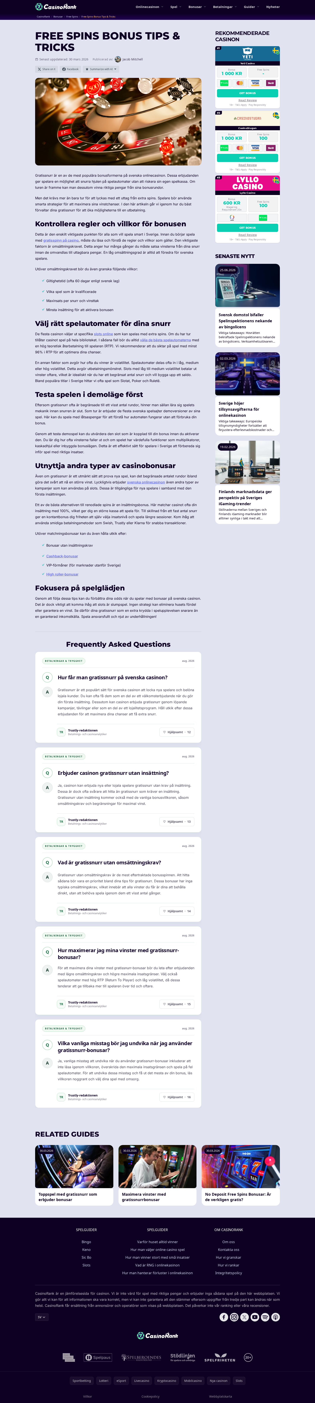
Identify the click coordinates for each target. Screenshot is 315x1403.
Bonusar (195, 7)
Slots (86, 1265)
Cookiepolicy (150, 1396)
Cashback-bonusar (62, 556)
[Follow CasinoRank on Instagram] (234, 1317)
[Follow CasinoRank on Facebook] (224, 1317)
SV (39, 1317)
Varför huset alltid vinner (157, 1241)
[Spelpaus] (98, 1357)
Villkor (87, 1396)
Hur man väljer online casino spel (158, 1249)
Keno (86, 1249)
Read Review (248, 100)
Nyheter (273, 7)
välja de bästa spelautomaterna (165, 340)
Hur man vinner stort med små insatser (157, 1257)
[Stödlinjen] (183, 1357)
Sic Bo (86, 1257)
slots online (103, 334)
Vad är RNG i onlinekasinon (157, 1265)
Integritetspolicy (228, 1273)
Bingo (86, 1241)
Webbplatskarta (220, 1396)
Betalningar (223, 7)
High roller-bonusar (62, 574)
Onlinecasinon (147, 7)
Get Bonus (247, 92)
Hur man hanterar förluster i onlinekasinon (157, 1273)
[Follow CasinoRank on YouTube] (255, 1317)
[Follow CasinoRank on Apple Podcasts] (275, 1317)
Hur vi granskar (228, 1257)
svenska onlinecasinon (146, 482)
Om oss (228, 1241)
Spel (173, 7)
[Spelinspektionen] (69, 1357)
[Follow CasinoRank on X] (244, 1317)
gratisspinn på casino (61, 240)
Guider (249, 7)
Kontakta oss (228, 1249)
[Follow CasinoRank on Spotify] (265, 1317)
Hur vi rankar (228, 1265)
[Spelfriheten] (219, 1357)
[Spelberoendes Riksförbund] (141, 1357)
